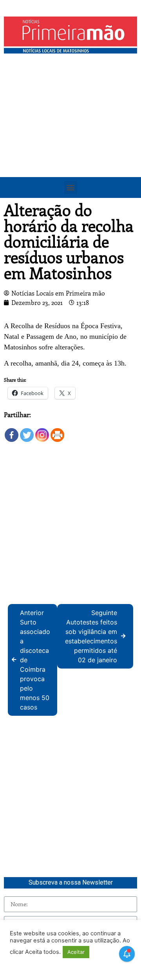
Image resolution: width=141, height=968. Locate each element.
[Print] (57, 431)
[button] (70, 187)
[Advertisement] (70, 132)
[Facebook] (11, 431)
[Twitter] (27, 431)
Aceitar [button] (76, 952)
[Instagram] (42, 431)
